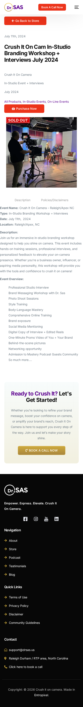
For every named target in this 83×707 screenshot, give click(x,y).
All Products (12, 101)
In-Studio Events (34, 101)
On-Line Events (58, 101)
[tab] (22, 200)
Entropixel (41, 695)
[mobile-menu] (74, 7)
